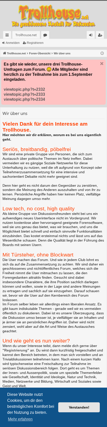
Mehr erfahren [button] (20, 419)
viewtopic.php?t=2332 (24, 89)
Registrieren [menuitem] (101, 36)
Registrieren (35, 43)
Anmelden (13, 43)
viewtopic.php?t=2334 (24, 99)
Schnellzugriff (8, 36)
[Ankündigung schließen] (101, 63)
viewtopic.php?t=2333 (24, 94)
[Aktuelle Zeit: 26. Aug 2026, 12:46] (102, 53)
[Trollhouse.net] (53, 16)
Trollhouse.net (26, 35)
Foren (46, 36)
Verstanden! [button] (79, 407)
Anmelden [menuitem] (92, 36)
